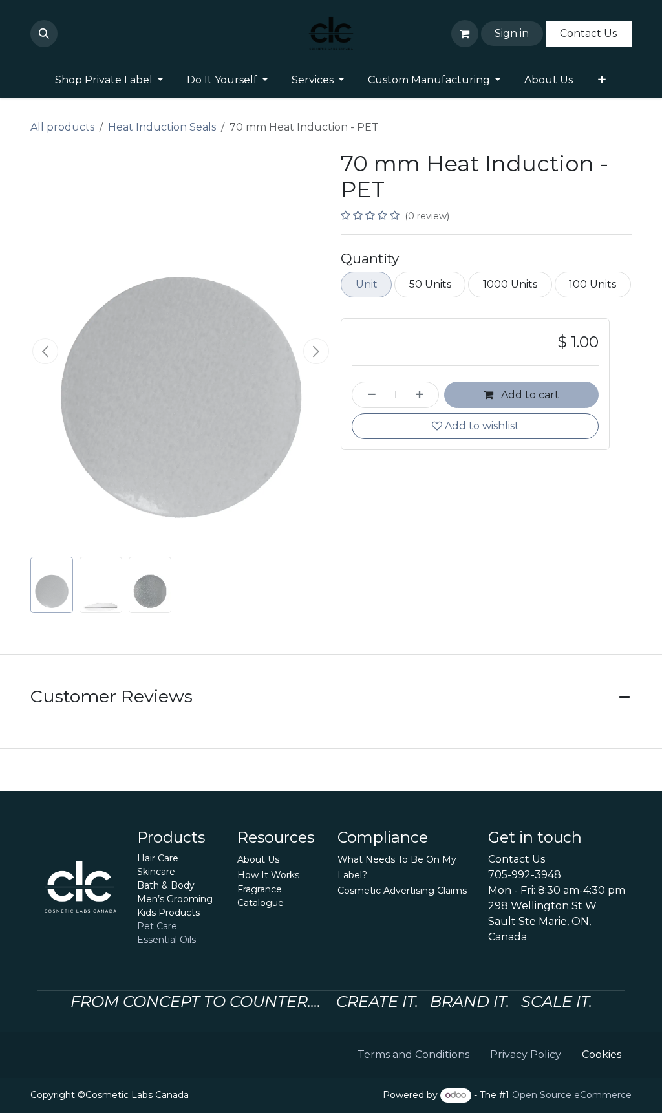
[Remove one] (367, 394)
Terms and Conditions (413, 1054)
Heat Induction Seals (162, 127)
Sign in (512, 33)
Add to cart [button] (528, 395)
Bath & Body (166, 885)
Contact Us (588, 33)
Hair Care (157, 858)
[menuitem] (109, 80)
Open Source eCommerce (572, 1095)
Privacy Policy (525, 1054)
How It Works (268, 875)
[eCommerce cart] (464, 33)
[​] (65, 34)
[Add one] (424, 394)
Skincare (156, 872)
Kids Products (168, 912)
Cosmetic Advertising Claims (402, 890)
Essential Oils (166, 940)
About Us (258, 859)
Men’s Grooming (175, 899)
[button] (44, 33)
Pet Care (157, 926)
